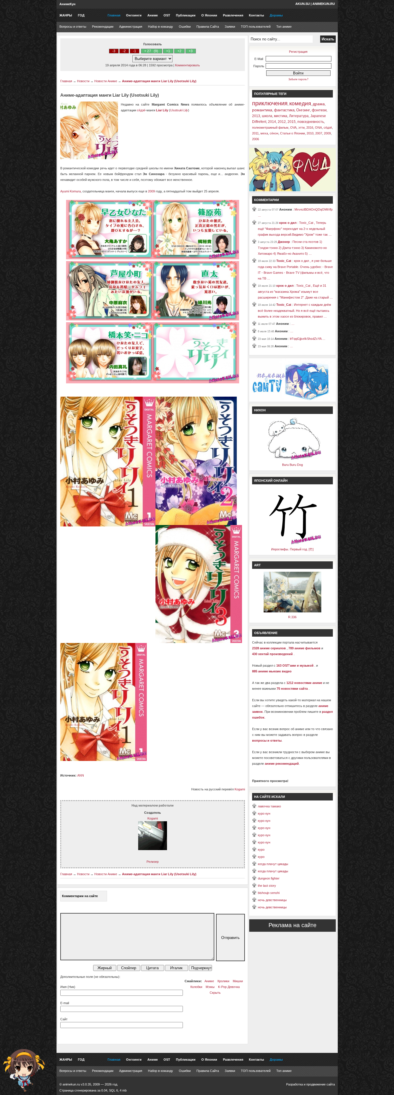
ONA (318, 127)
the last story (267, 885)
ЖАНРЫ (65, 15)
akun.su (302, 3)
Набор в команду (160, 26)
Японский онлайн (271, 480)
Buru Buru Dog (292, 464)
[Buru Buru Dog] (292, 459)
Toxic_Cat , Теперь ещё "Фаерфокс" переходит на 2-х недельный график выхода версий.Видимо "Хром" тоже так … (295, 228)
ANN (80, 775)
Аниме (152, 15)
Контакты (256, 15)
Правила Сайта (207, 26)
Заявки (230, 26)
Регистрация (298, 51)
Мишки (238, 981)
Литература (299, 116)
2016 (309, 127)
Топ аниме (284, 26)
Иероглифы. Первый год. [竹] (292, 549)
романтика (262, 110)
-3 (113, 51)
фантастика (284, 110)
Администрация (130, 26)
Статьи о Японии (292, 133)
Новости (83, 81)
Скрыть (215, 992)
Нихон (260, 410)
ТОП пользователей (256, 26)
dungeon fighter (268, 878)
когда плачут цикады (273, 864)
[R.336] (292, 611)
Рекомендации (102, 26)
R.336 (292, 617)
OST (167, 15)
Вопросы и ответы (72, 26)
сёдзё (141, 110)
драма (319, 104)
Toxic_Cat (284, 260)
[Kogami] (152, 849)
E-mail (64, 1003)
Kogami (239, 789)
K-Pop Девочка (229, 987)
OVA (293, 127)
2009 (151, 191)
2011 (255, 133)
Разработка (294, 1084)
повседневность (310, 122)
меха (264, 133)
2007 (318, 133)
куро (261, 849)
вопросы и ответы (267, 740)
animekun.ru (323, 3)
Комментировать (187, 65)
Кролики (223, 981)
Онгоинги (134, 15)
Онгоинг (303, 110)
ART (257, 565)
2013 (256, 116)
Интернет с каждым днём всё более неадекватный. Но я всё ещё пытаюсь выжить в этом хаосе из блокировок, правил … (294, 310)
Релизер (153, 861)
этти (301, 127)
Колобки (196, 987)
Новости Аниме (105, 81)
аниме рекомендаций (282, 763)
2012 (282, 122)
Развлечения (233, 15)
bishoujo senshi (268, 893)
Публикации (186, 15)
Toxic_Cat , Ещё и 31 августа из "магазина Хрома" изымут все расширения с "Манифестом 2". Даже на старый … (295, 291)
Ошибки (185, 26)
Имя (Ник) (67, 987)
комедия (300, 103)
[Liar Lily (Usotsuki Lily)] (152, 258)
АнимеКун (67, 4)
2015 (292, 122)
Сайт (63, 1019)
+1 (168, 51)
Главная (114, 15)
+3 (191, 51)
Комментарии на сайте (80, 896)
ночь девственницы (272, 900)
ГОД (81, 15)
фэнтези (319, 110)
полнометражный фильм (270, 127)
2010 (310, 133)
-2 (124, 51)
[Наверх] (24, 1070)
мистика (280, 116)
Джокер (284, 241)
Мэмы (210, 987)
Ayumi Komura (70, 191)
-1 (134, 51)
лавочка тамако (269, 806)
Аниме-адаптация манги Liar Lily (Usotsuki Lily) (159, 81)
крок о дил (288, 222)
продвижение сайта (320, 1084)
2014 (272, 122)
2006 (255, 139)
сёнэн (274, 133)
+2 (179, 51)
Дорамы (276, 15)
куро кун (264, 813)
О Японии (209, 15)
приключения (270, 103)
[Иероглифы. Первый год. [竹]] (292, 543)
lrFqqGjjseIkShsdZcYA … (307, 338)
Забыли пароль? (298, 79)
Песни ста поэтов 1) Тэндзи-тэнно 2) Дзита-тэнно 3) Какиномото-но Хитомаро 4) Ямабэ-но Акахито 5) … (292, 247)
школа (267, 116)
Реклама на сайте (292, 925)
